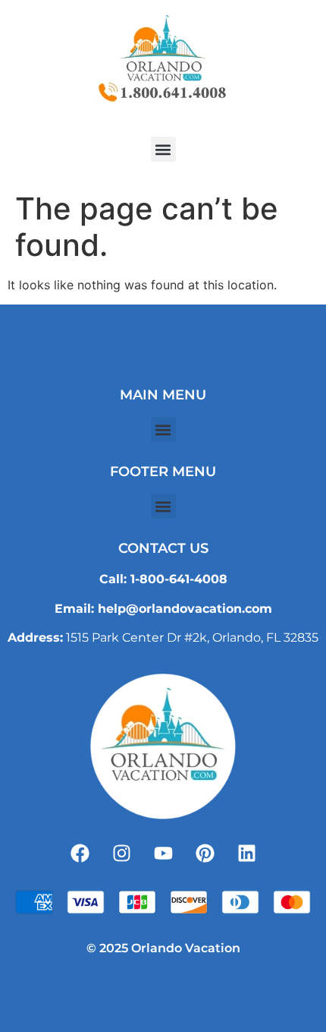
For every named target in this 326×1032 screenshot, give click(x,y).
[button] (163, 149)
